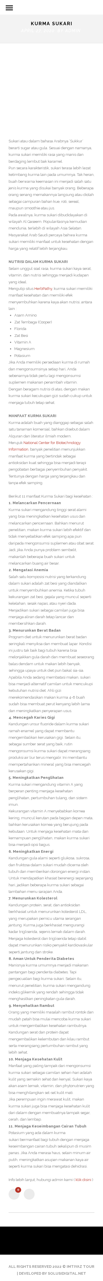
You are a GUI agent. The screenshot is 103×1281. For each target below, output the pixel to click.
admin (73, 30)
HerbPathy (43, 288)
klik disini (83, 1180)
